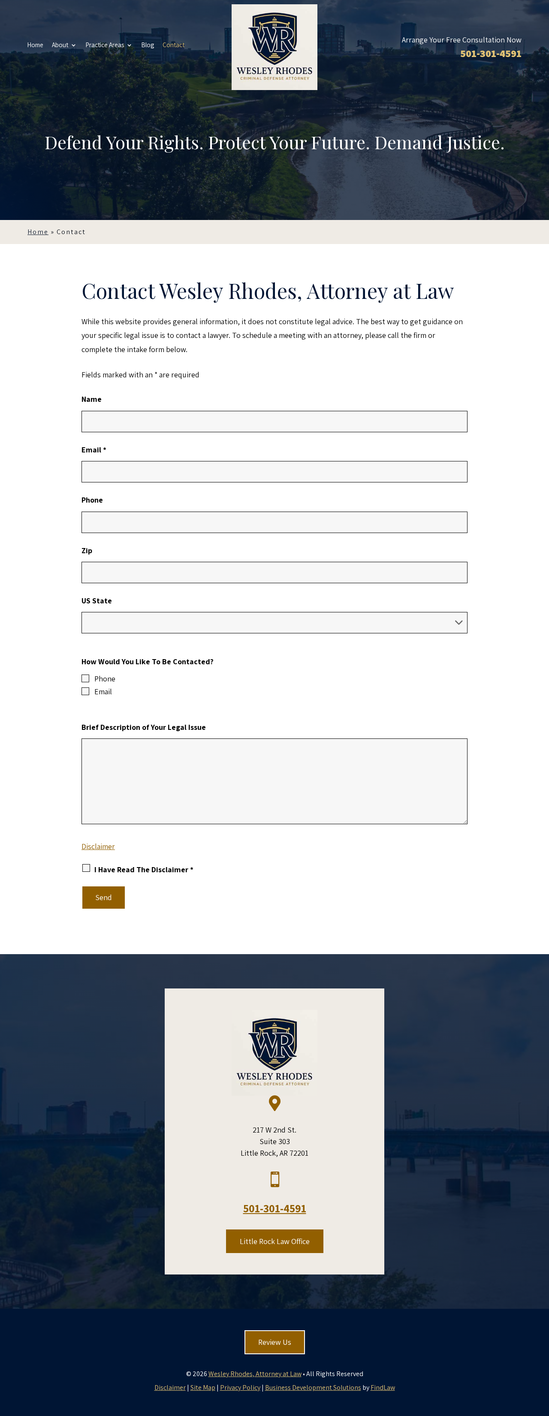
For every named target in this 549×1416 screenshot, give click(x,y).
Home (35, 45)
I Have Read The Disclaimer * (143, 869)
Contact (173, 45)
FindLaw (383, 1387)
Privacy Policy (240, 1387)
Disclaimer (98, 846)
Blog (147, 45)
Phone (92, 500)
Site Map (202, 1387)
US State (96, 601)
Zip (86, 550)
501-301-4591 (491, 53)
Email (93, 450)
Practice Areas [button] (104, 45)
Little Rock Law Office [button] (275, 1241)
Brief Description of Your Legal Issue (143, 727)
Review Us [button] (274, 1342)
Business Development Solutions (313, 1387)
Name (91, 399)
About (60, 45)
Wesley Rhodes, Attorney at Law (255, 1373)
